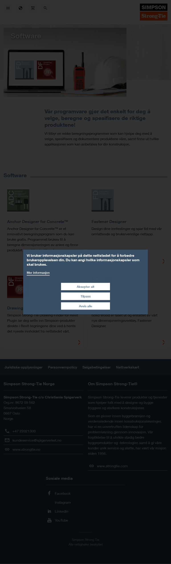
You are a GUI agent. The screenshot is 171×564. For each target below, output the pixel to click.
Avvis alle (85, 306)
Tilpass (86, 296)
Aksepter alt (85, 286)
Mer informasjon (38, 272)
